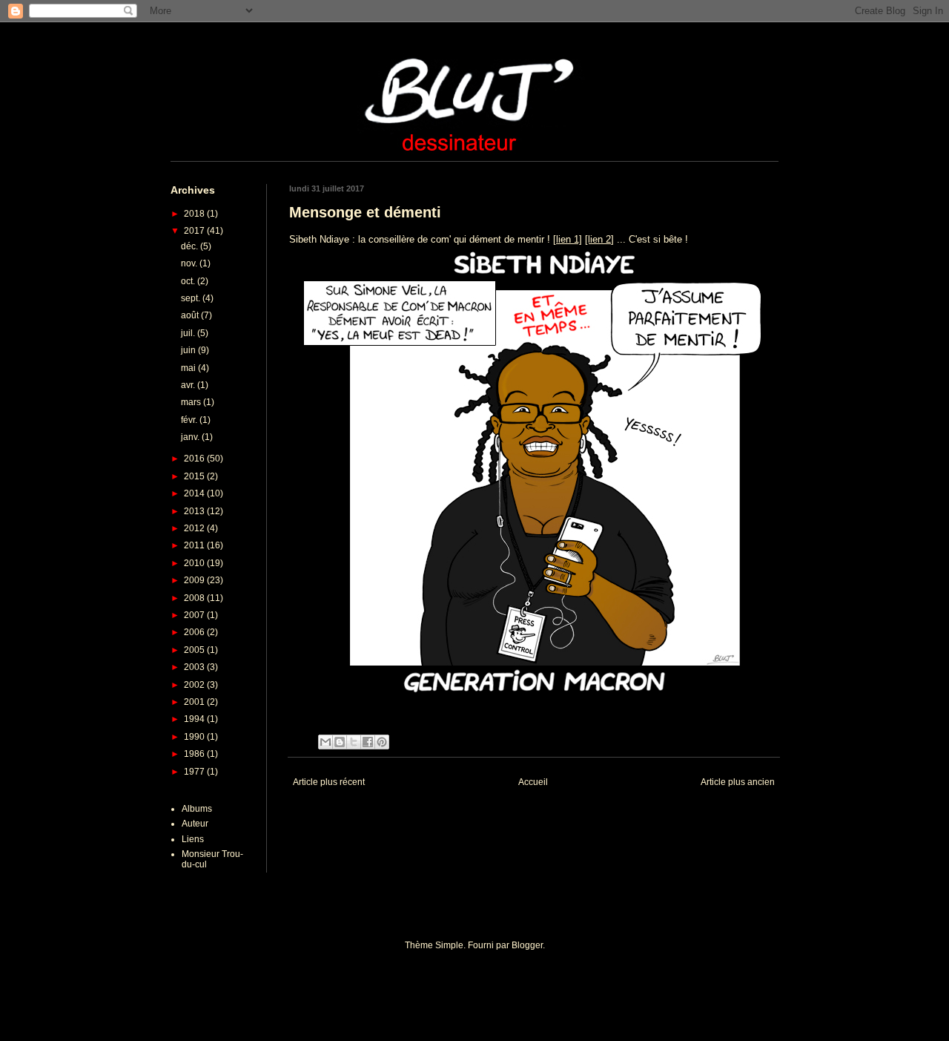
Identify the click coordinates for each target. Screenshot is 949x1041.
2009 (195, 580)
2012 (195, 528)
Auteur (195, 823)
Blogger (527, 945)
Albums (197, 809)
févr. (190, 420)
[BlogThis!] (339, 742)
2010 (195, 563)
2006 (195, 632)
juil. (189, 333)
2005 (195, 650)
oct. (189, 281)
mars (192, 402)
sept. (191, 298)
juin (189, 350)
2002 (195, 685)
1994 (195, 719)
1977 (195, 771)
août (191, 315)
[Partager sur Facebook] (367, 742)
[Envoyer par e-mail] (325, 742)
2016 (195, 458)
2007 (195, 615)
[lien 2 (598, 239)
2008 (195, 598)
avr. (189, 385)
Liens (193, 839)
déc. (190, 246)
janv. (191, 437)
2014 (195, 493)
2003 (195, 667)
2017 (195, 231)
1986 (195, 754)
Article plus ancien (738, 782)
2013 (195, 511)
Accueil (533, 782)
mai (189, 368)
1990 (195, 737)
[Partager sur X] (353, 742)
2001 (195, 702)
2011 (195, 545)
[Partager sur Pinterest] (381, 742)
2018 (195, 213)
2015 (195, 476)
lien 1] (569, 239)
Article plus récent (329, 782)
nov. (190, 263)
